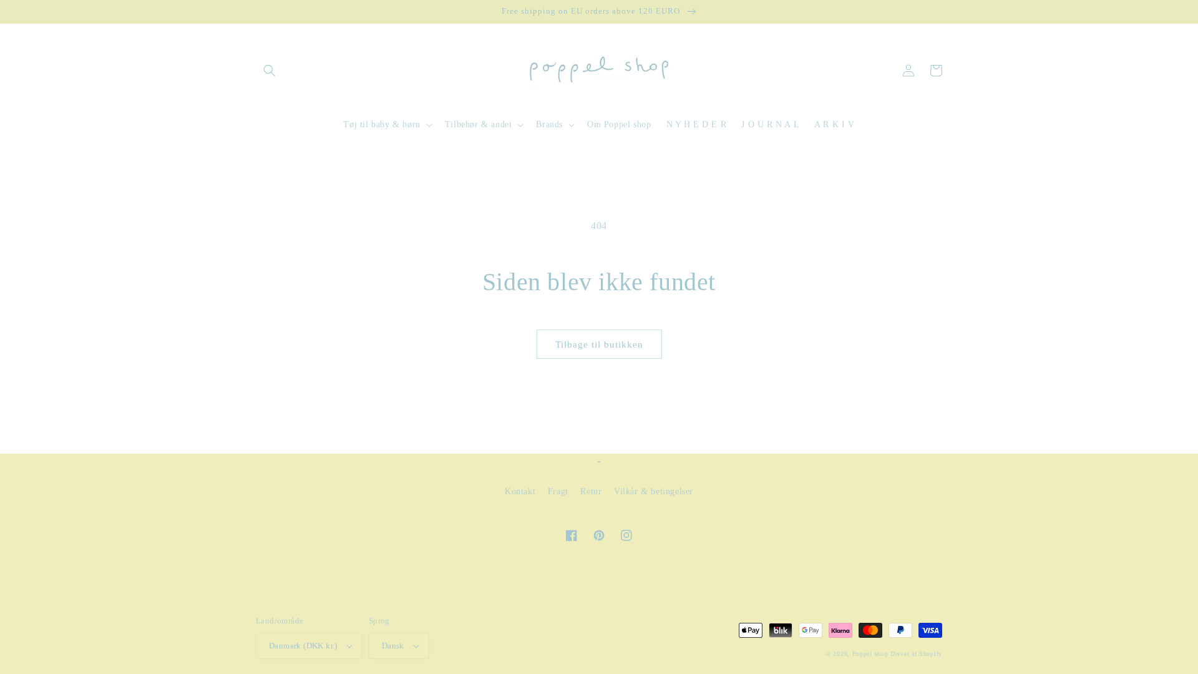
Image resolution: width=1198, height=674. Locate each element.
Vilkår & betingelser (653, 491)
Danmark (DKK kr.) (303, 645)
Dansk (393, 645)
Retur (590, 491)
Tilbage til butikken (599, 344)
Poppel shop (870, 653)
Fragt (558, 491)
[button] (269, 70)
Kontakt (520, 491)
